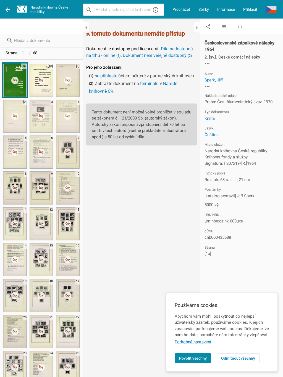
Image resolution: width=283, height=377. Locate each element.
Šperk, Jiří (214, 80)
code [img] (240, 27)
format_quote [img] (224, 27)
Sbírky (203, 9)
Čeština (212, 134)
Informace (226, 9)
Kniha (210, 118)
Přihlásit (250, 9)
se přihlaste (106, 75)
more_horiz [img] (207, 63)
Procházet (181, 9)
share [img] (208, 27)
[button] (271, 9)
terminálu (149, 83)
